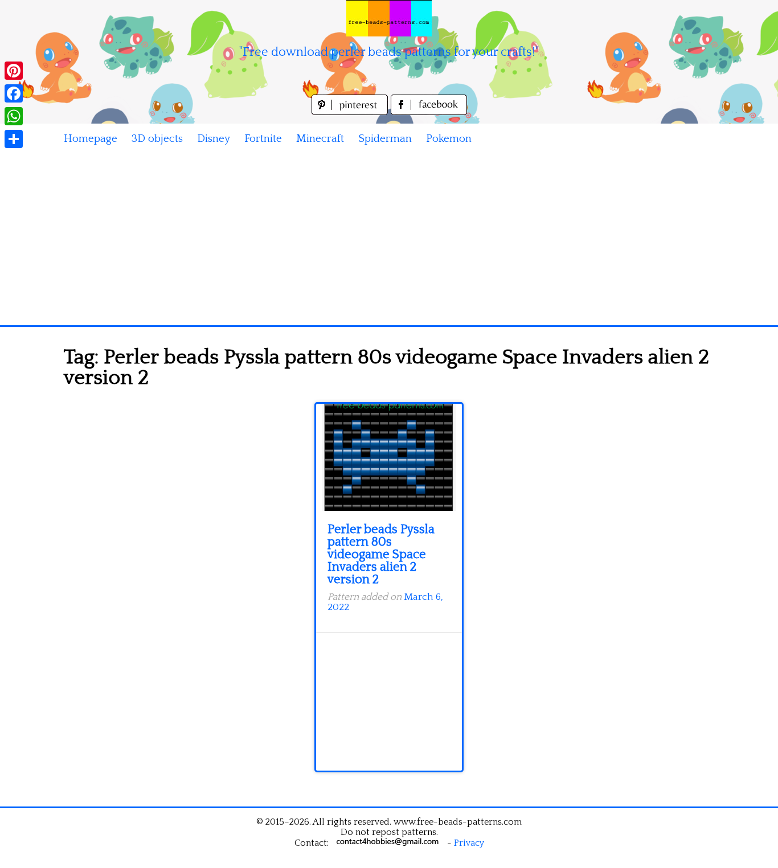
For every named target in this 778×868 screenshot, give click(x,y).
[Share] (13, 139)
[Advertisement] (389, 240)
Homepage (90, 139)
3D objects (157, 139)
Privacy (469, 843)
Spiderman (385, 139)
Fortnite (263, 139)
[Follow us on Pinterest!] (351, 112)
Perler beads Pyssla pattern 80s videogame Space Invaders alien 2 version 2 (381, 554)
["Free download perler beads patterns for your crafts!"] (389, 18)
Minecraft (320, 139)
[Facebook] (13, 93)
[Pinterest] (13, 70)
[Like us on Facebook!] (429, 112)
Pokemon (449, 139)
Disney (213, 139)
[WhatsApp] (13, 116)
